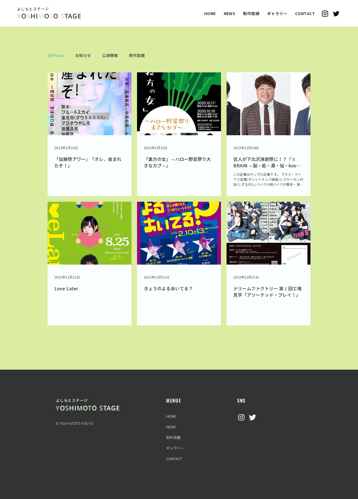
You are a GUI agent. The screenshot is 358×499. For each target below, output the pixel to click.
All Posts (56, 56)
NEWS (171, 427)
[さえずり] (252, 417)
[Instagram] (325, 13)
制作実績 (137, 56)
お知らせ (83, 56)
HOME (171, 416)
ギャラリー (175, 448)
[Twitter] (336, 13)
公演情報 (110, 56)
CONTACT (174, 459)
